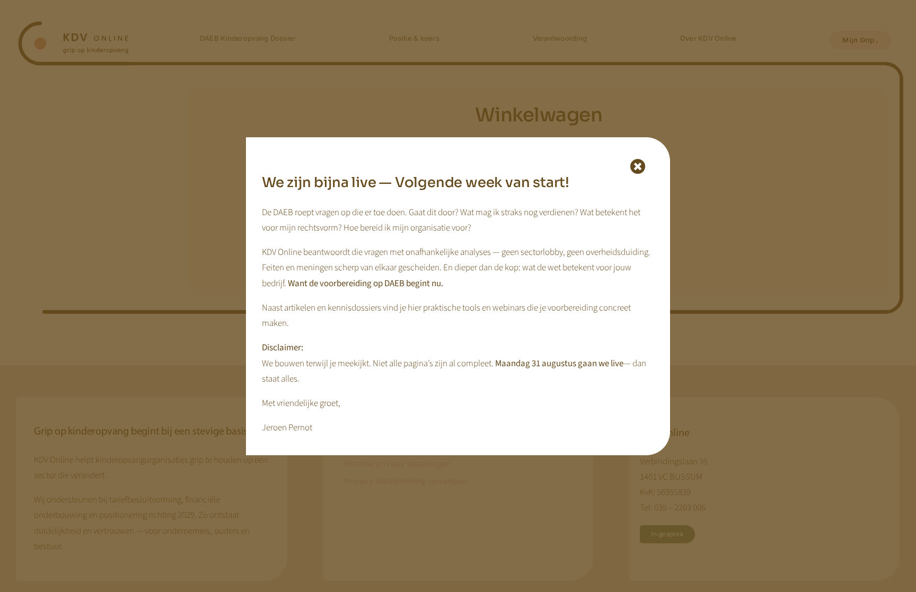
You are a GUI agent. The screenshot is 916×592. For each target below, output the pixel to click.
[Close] (638, 166)
